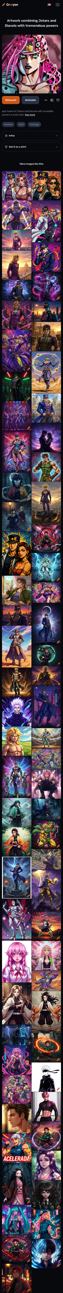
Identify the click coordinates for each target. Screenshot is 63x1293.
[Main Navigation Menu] (57, 4)
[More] (46, 100)
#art (21, 124)
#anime (8, 124)
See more (30, 114)
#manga (34, 124)
